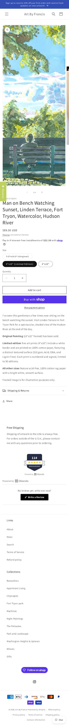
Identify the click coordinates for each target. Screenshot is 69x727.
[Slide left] (27, 192)
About (10, 529)
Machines (12, 611)
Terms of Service (15, 552)
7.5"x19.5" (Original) (19, 257)
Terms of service (35, 715)
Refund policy (14, 559)
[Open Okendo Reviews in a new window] (34, 474)
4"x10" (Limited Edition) (19, 264)
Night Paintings (15, 618)
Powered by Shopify (36, 709)
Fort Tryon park (15, 603)
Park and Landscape (17, 633)
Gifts (9, 656)
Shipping (6, 235)
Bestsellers (13, 580)
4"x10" (45, 264)
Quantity (7, 271)
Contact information (36, 720)
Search (10, 544)
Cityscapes (12, 595)
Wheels (11, 648)
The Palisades (14, 626)
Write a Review (38, 498)
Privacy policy (19, 715)
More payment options (34, 307)
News (9, 536)
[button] (6, 14)
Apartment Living (16, 588)
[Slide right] (42, 192)
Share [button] (9, 401)
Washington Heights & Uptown (23, 641)
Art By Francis (21, 709)
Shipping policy (52, 715)
